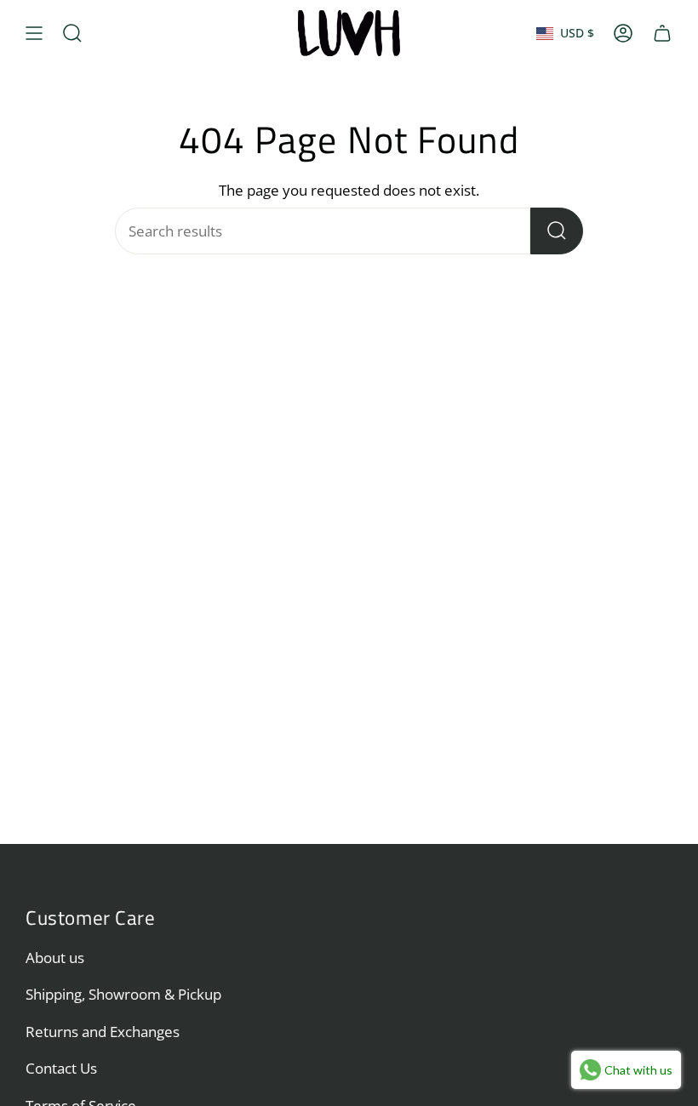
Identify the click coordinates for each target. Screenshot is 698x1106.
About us (55, 957)
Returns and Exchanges (103, 1031)
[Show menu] (34, 33)
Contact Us (61, 1068)
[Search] (556, 231)
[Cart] (662, 33)
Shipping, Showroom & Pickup (123, 994)
